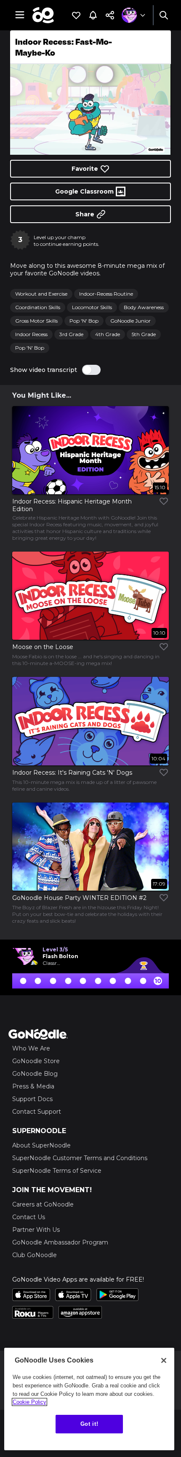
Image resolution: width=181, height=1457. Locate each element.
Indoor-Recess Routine (106, 294)
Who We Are (31, 1048)
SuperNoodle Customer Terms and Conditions (79, 1158)
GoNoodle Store (36, 1061)
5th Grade (144, 334)
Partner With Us (36, 1229)
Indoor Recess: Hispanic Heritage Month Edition (72, 505)
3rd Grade (71, 334)
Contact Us (28, 1217)
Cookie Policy (29, 1402)
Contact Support (36, 1111)
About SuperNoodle (41, 1145)
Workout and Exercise (41, 294)
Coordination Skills (37, 307)
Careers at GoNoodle (43, 1204)
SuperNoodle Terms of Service (56, 1170)
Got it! (89, 1424)
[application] (90, 109)
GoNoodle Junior (130, 321)
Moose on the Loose (42, 647)
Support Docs (32, 1099)
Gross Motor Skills (36, 321)
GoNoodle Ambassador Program (60, 1242)
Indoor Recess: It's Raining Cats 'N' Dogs (72, 772)
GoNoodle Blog (35, 1073)
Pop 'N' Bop (83, 321)
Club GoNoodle (34, 1255)
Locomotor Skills (92, 307)
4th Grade (107, 334)
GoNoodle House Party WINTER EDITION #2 (79, 898)
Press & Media (33, 1086)
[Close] (163, 1360)
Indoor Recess (31, 334)
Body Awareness (144, 307)
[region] (89, 1399)
